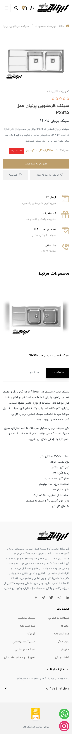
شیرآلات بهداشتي (25, 649)
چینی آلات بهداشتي (24, 642)
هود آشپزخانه (27, 626)
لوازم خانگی (63, 642)
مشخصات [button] (58, 373)
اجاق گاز (64, 626)
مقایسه (13, 175)
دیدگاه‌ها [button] (33, 373)
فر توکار (30, 634)
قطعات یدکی (62, 657)
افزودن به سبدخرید (36, 164)
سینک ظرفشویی (26, 618)
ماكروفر (65, 649)
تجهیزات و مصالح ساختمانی (19, 657)
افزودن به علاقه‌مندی (48, 175)
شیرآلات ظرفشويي (58, 618)
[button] (32, 7)
